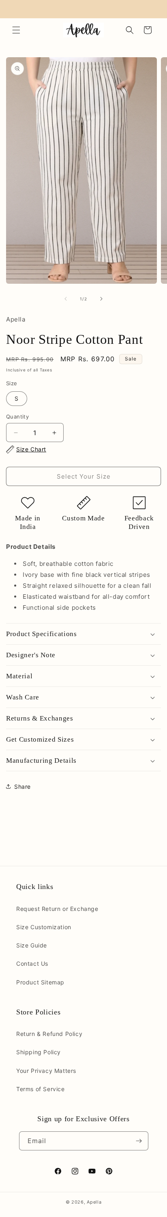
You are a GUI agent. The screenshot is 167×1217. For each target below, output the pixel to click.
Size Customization (43, 927)
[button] (16, 30)
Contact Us (32, 963)
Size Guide (31, 945)
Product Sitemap (40, 982)
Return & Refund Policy (49, 1033)
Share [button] (22, 786)
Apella (94, 1202)
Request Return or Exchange (57, 908)
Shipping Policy (38, 1052)
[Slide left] (66, 299)
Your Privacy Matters (46, 1070)
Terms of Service (40, 1088)
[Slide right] (101, 299)
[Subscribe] (139, 1140)
